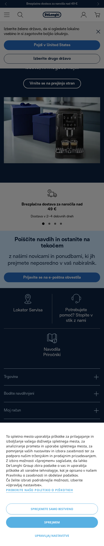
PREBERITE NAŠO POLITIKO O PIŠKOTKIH (39, 490)
